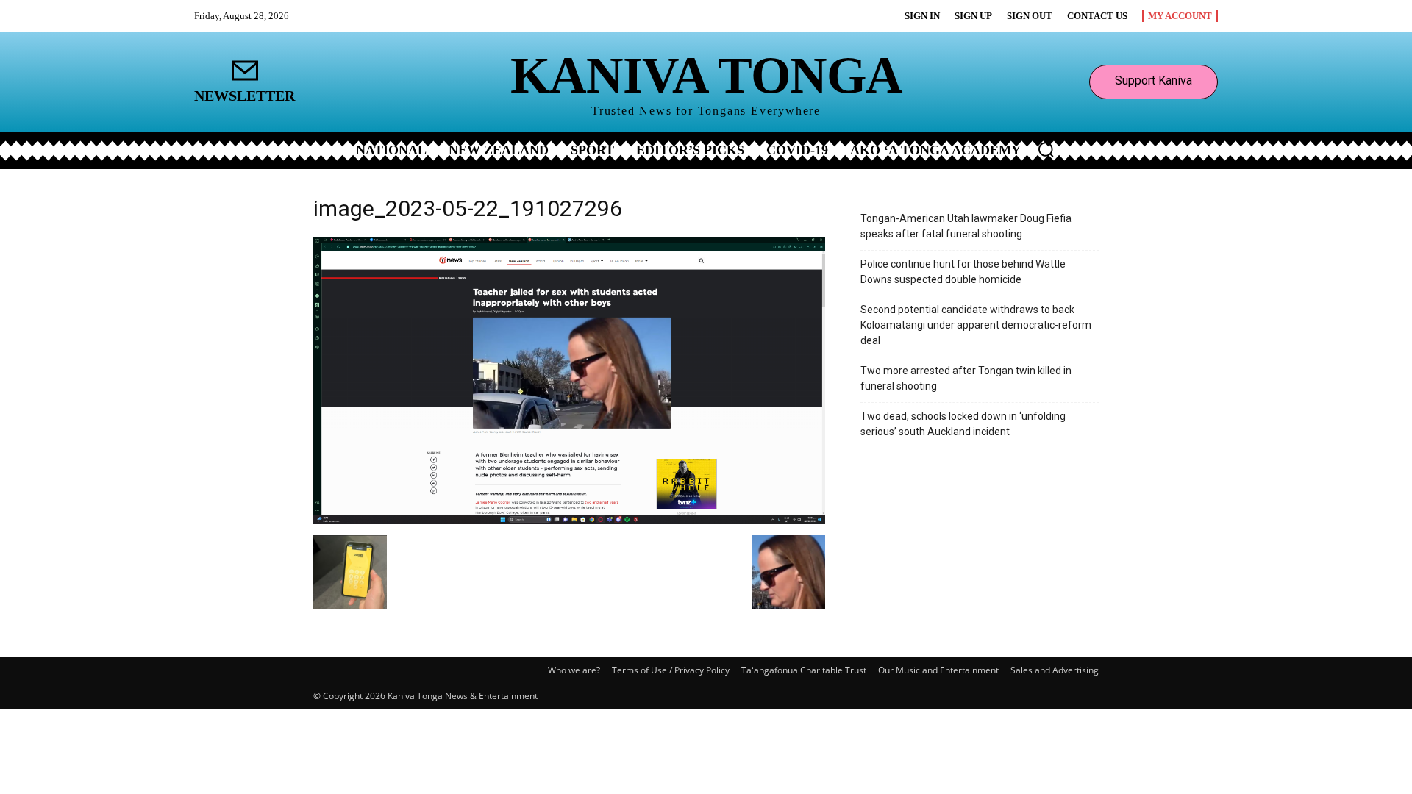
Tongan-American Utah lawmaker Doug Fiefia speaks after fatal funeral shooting (966, 226)
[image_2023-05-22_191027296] (569, 520)
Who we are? (574, 670)
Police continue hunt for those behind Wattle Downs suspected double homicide (963, 271)
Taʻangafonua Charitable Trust (803, 670)
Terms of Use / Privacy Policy (671, 670)
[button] (1045, 149)
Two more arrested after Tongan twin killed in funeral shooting (966, 378)
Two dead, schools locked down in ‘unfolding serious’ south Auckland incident (963, 423)
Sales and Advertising (1054, 670)
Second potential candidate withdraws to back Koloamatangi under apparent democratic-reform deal (975, 325)
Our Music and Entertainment (938, 670)
